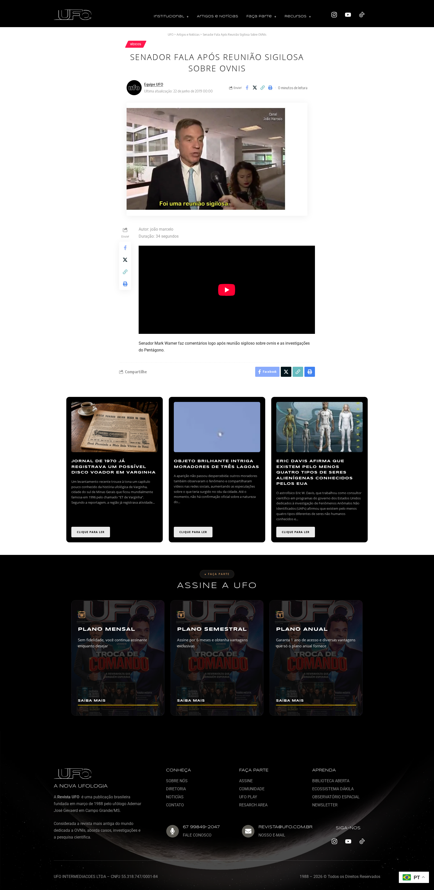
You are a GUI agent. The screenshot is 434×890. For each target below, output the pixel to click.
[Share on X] (254, 88)
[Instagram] (334, 15)
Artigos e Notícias (217, 16)
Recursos (295, 16)
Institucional (169, 16)
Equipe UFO (153, 84)
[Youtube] (348, 15)
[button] (171, 16)
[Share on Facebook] (246, 88)
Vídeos (135, 44)
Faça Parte (259, 16)
